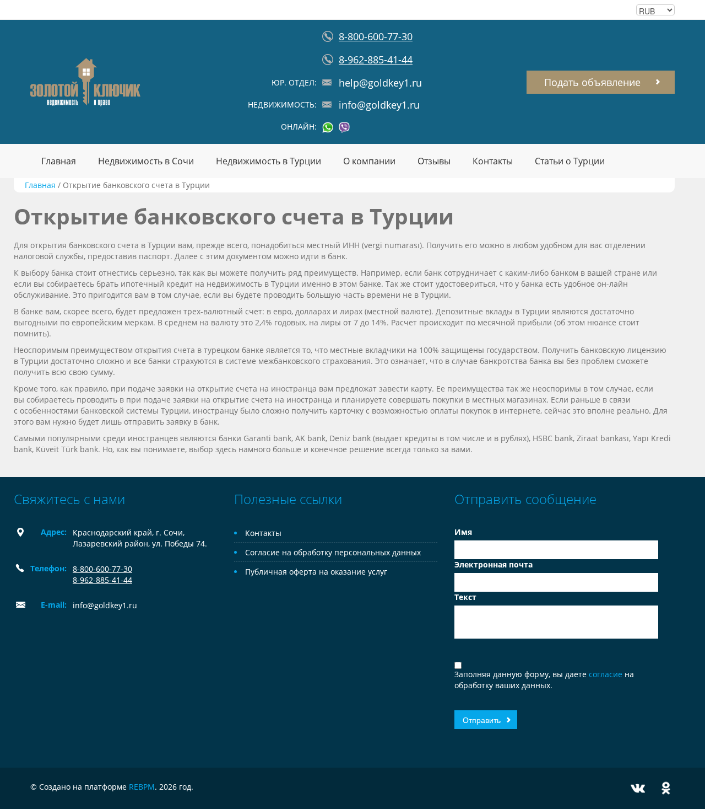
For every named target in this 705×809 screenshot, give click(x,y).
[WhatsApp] (327, 127)
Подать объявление (592, 82)
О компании (369, 161)
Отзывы (434, 161)
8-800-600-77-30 (376, 36)
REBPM (142, 786)
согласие (607, 674)
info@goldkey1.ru (379, 104)
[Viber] (344, 127)
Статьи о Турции (570, 161)
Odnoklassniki (666, 788)
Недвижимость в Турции (268, 161)
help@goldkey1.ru (380, 82)
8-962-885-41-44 (376, 59)
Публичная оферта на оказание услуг (316, 571)
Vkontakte (638, 788)
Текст (465, 597)
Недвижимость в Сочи (146, 161)
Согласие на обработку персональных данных (333, 552)
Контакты (493, 161)
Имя (463, 532)
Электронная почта (493, 564)
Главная (58, 161)
